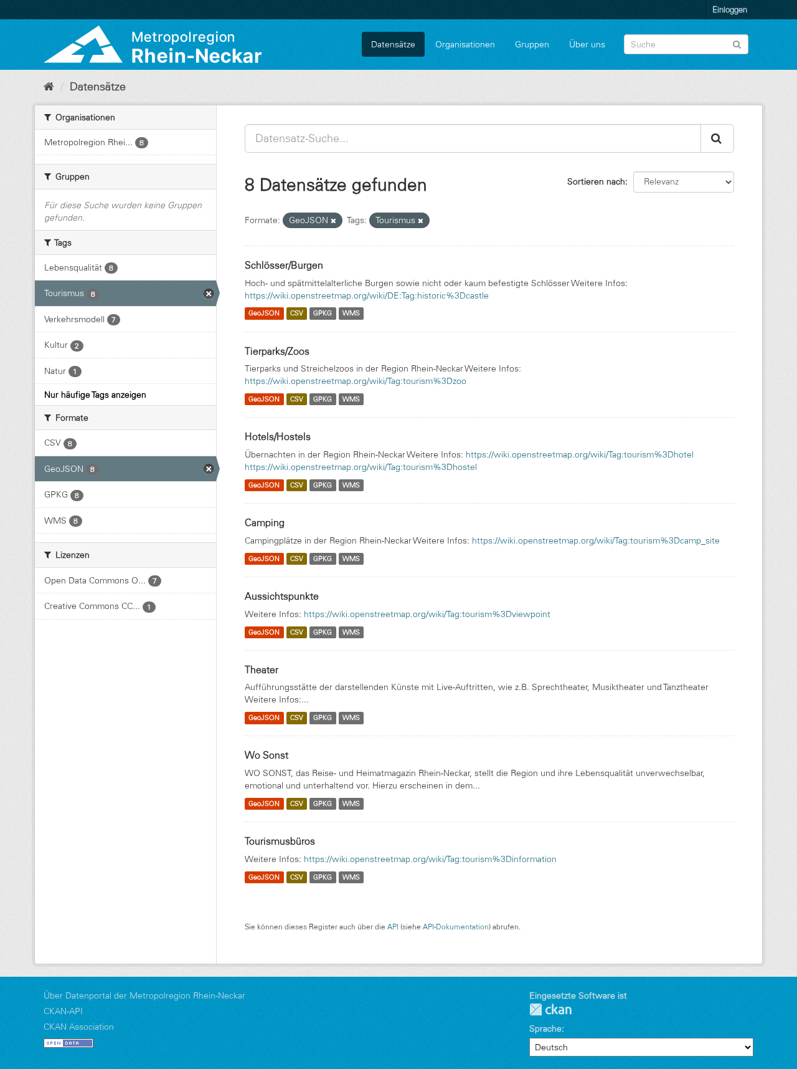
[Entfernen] (333, 220)
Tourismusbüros (280, 841)
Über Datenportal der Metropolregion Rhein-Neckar (144, 995)
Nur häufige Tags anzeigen (95, 394)
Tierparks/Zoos (277, 351)
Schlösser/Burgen (284, 265)
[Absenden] (737, 43)
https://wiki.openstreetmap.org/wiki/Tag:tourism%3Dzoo (355, 380)
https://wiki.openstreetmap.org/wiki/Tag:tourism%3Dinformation (430, 859)
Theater (261, 669)
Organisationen (465, 44)
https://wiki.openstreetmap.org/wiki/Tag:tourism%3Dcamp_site (596, 540)
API (392, 926)
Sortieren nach (596, 181)
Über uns (587, 44)
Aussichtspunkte (282, 596)
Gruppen (532, 44)
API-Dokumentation (456, 926)
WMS (351, 313)
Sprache (545, 1028)
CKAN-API (63, 1011)
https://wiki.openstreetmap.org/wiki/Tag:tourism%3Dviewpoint (427, 614)
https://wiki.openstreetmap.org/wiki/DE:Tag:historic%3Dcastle (367, 295)
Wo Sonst (266, 755)
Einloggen (729, 9)
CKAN (550, 1009)
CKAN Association (79, 1026)
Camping (265, 522)
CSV (296, 313)
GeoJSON (264, 313)
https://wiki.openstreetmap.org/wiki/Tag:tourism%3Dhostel (361, 466)
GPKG (322, 313)
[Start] (49, 86)
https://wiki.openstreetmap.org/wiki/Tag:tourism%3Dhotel (580, 454)
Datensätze (393, 44)
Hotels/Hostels (278, 436)
